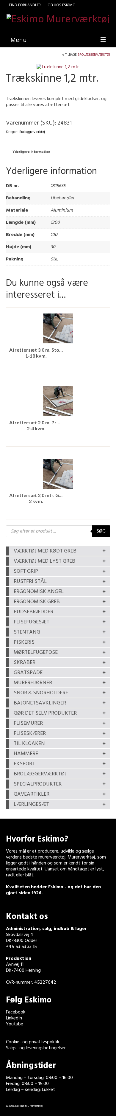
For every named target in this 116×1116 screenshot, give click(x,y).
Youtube (14, 1024)
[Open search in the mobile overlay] (58, 531)
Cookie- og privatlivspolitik (32, 1042)
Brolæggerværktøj (94, 55)
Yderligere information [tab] (31, 152)
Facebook (15, 1012)
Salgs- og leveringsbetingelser (36, 1048)
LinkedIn (14, 1018)
